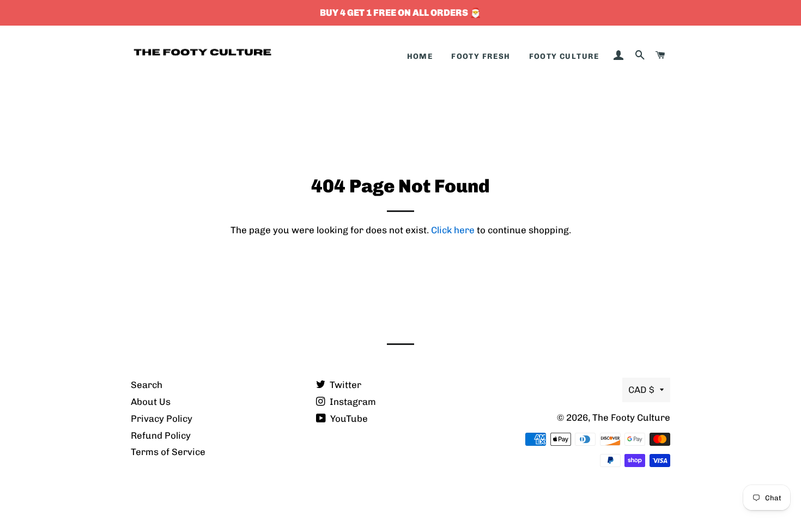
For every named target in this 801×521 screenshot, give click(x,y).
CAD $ (641, 389)
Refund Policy (161, 435)
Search (146, 384)
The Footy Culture (631, 417)
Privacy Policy (161, 418)
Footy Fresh (480, 56)
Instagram (351, 401)
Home (420, 56)
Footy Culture (564, 56)
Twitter (344, 384)
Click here (453, 230)
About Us (151, 401)
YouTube (348, 418)
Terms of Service (168, 451)
